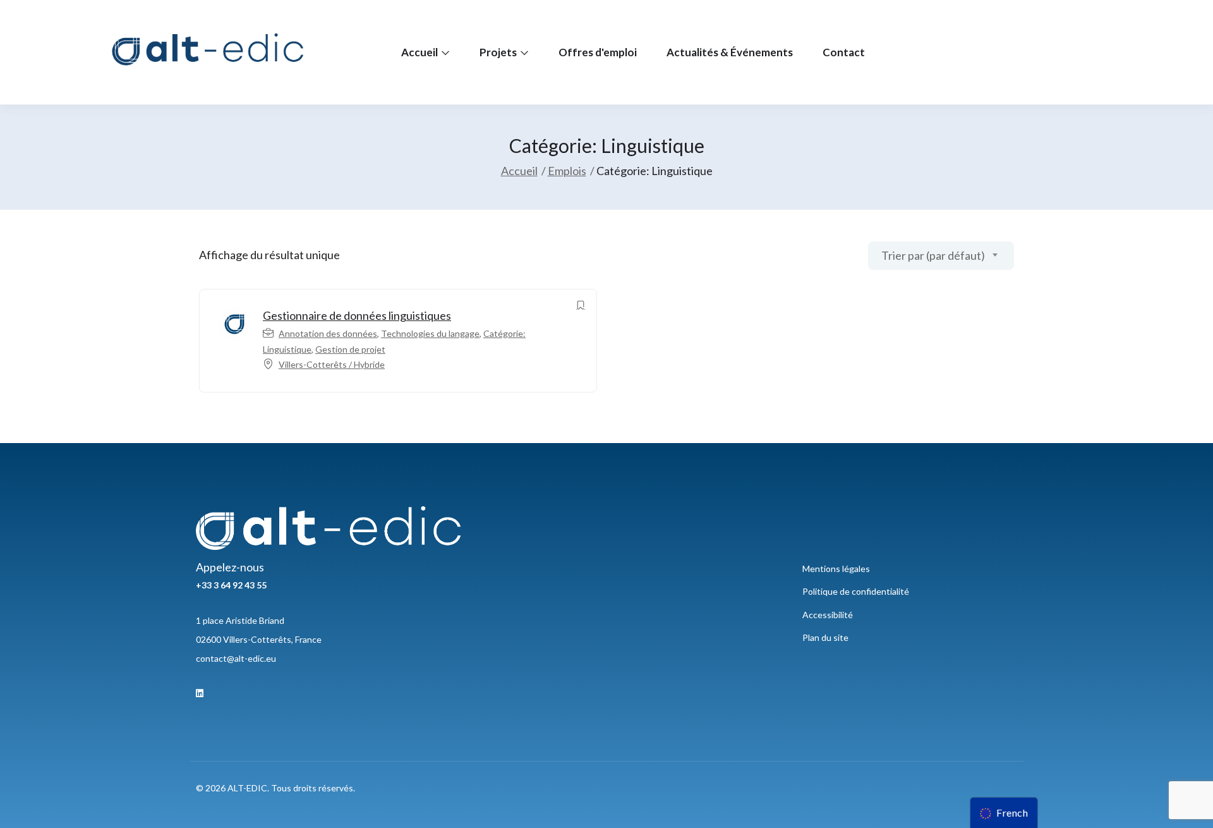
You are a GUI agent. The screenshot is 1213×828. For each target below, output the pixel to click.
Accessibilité (827, 614)
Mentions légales (836, 568)
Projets (499, 52)
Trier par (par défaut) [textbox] (933, 255)
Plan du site (825, 637)
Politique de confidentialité (855, 591)
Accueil (420, 52)
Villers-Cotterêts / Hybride (332, 364)
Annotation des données (328, 333)
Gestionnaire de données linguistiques (357, 315)
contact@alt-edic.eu (236, 658)
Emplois (567, 171)
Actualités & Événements (730, 52)
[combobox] (941, 255)
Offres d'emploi (597, 52)
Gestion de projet (350, 349)
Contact (844, 52)
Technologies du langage (430, 333)
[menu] (1003, 813)
